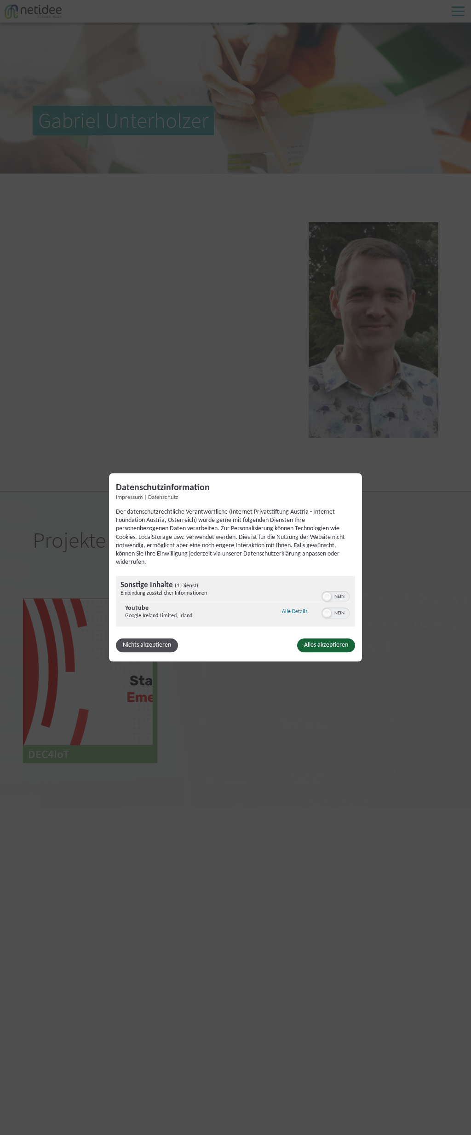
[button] (327, 597)
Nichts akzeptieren (147, 645)
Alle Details (295, 612)
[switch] (335, 596)
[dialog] (235, 567)
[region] (235, 602)
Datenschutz (163, 497)
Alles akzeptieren (326, 645)
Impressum (129, 497)
